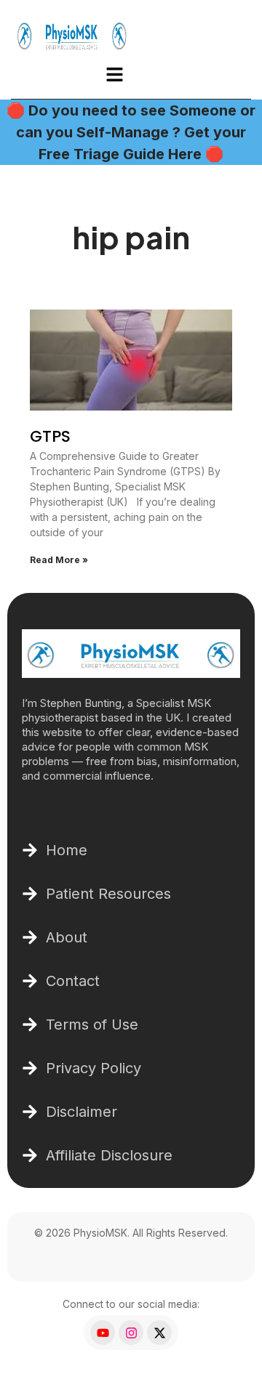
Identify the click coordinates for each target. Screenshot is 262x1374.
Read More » (59, 559)
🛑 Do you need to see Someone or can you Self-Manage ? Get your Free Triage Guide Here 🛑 (131, 132)
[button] (114, 74)
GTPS (50, 436)
